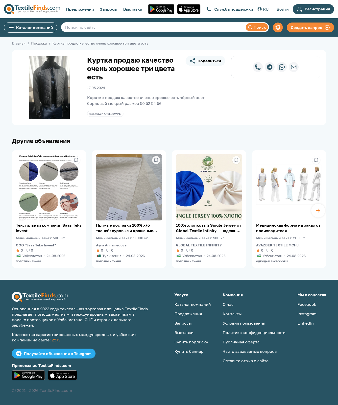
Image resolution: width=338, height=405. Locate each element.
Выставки (132, 9)
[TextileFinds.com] (32, 9)
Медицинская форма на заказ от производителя (288, 228)
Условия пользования (244, 323)
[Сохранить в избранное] (76, 160)
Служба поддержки (233, 9)
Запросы (108, 9)
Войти (283, 9)
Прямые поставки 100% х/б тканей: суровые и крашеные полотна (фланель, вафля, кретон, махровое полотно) (124, 228)
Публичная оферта (241, 341)
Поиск (260, 27)
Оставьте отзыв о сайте (245, 360)
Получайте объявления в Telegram (58, 353)
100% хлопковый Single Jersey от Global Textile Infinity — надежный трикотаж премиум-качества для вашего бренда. (209, 228)
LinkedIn (305, 323)
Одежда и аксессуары (105, 113)
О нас (228, 304)
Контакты (232, 313)
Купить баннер (188, 351)
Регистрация (317, 8)
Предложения (80, 9)
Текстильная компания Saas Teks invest (49, 228)
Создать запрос (306, 27)
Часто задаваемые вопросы (250, 351)
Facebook (306, 304)
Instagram (306, 313)
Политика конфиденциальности (254, 332)
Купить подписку (191, 341)
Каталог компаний (34, 27)
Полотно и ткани (28, 261)
